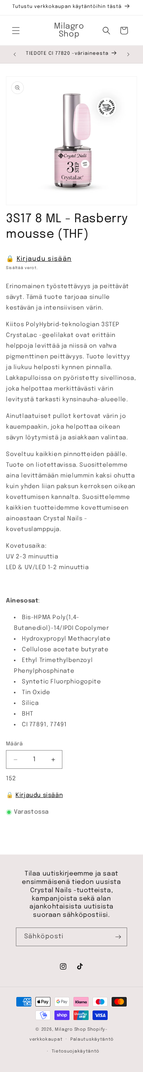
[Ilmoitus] (128, 54)
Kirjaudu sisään (44, 259)
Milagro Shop (70, 1029)
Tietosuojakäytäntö (76, 1051)
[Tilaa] (118, 937)
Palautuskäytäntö (92, 1039)
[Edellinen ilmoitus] (14, 54)
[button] (16, 30)
